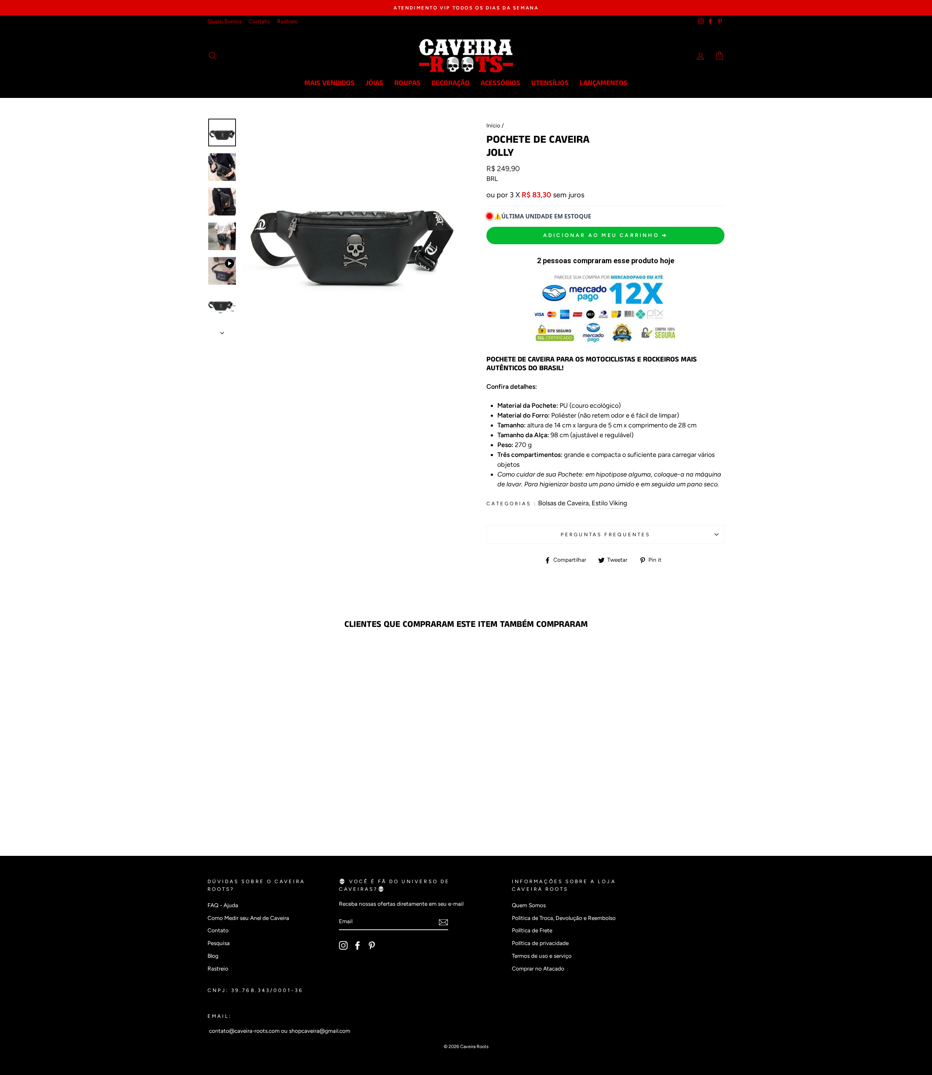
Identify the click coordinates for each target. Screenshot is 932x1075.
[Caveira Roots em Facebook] (357, 945)
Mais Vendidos (329, 83)
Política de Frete (532, 930)
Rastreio (287, 21)
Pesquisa (219, 943)
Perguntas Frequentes (605, 534)
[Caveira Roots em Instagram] (343, 945)
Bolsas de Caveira (563, 503)
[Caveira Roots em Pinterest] (371, 945)
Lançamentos (604, 83)
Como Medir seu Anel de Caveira (248, 917)
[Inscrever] (443, 922)
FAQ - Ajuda (223, 905)
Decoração (450, 83)
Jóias (374, 83)
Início (493, 125)
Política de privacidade (540, 943)
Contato (259, 21)
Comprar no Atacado (538, 968)
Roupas (407, 83)
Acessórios (500, 83)
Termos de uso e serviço (542, 955)
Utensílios (550, 83)
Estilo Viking (609, 503)
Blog (213, 955)
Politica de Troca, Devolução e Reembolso (564, 917)
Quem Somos (224, 21)
